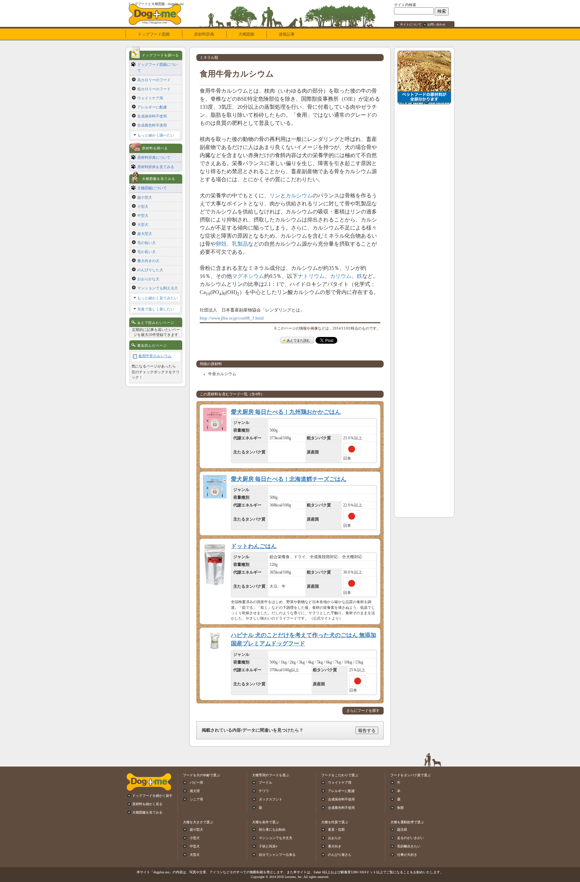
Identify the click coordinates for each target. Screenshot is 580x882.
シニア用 (196, 799)
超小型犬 (144, 197)
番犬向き (334, 846)
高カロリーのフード (154, 80)
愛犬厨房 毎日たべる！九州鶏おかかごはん (286, 412)
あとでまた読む (298, 340)
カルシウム (299, 195)
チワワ (264, 791)
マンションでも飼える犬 (157, 288)
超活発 (402, 829)
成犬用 (195, 791)
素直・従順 (336, 829)
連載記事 (287, 34)
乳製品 (240, 244)
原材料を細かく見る (147, 804)
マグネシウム (248, 276)
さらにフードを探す (363, 711)
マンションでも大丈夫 (275, 838)
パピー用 (196, 782)
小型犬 (142, 206)
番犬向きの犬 (148, 261)
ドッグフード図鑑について (157, 67)
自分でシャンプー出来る (277, 854)
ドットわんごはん (254, 546)
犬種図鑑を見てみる (147, 812)
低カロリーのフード (154, 89)
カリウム (340, 276)
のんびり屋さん (339, 854)
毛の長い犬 (146, 252)
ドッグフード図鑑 (154, 34)
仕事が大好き (407, 854)
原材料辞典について (154, 157)
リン (275, 195)
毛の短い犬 (146, 243)
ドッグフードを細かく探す (152, 795)
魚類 (400, 808)
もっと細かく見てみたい (157, 298)
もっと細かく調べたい (155, 135)
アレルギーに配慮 (152, 107)
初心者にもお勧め (272, 829)
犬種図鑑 (246, 34)
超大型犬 (144, 234)
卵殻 (221, 244)
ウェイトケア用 (150, 98)
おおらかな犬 (148, 279)
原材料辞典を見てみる (155, 167)
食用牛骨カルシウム (155, 356)
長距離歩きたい (409, 846)
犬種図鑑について (152, 188)
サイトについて (410, 24)
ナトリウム (311, 276)
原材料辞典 (204, 34)
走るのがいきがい (410, 838)
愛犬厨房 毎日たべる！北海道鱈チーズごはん (288, 479)
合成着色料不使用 (152, 125)
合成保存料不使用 (152, 116)
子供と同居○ (268, 846)
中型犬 (142, 215)
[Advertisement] (424, 208)
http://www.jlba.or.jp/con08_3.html (232, 318)
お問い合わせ (436, 24)
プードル (265, 782)
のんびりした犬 (150, 270)
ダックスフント (270, 799)
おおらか (334, 838)
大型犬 (142, 225)
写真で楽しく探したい (155, 309)
